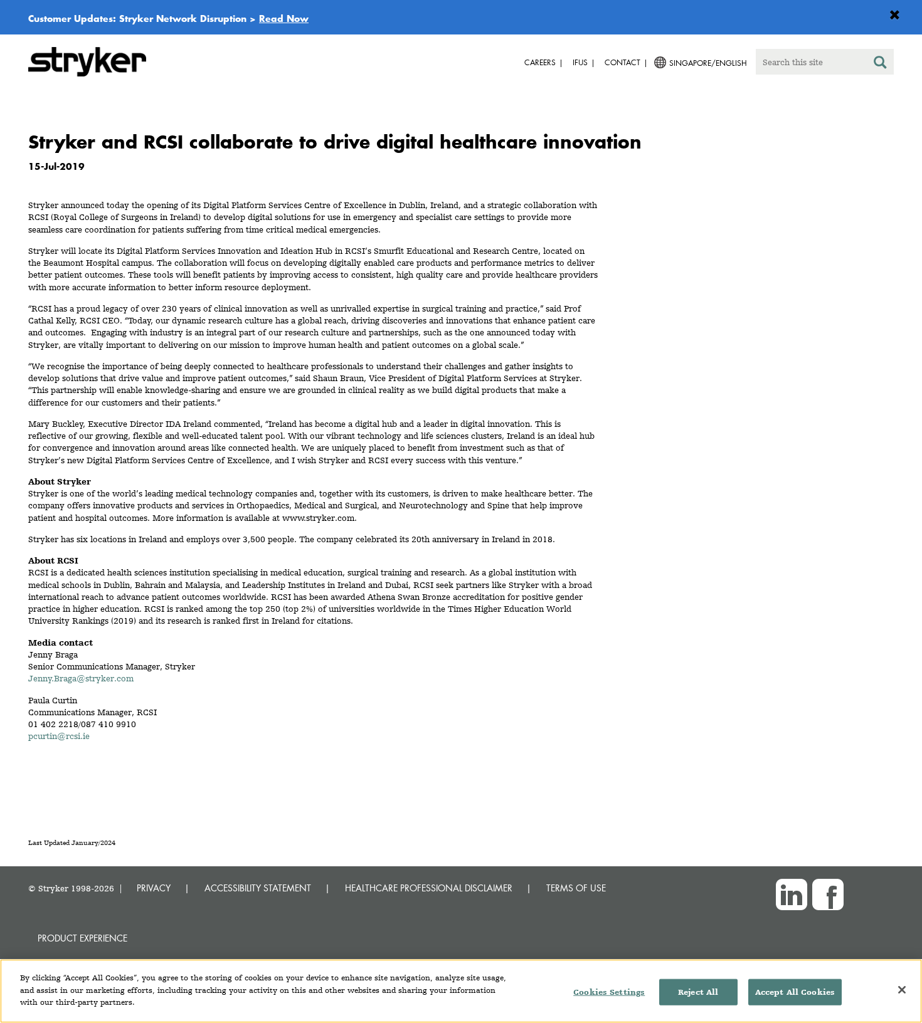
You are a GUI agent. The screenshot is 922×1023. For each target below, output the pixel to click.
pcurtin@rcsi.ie (59, 736)
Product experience (82, 938)
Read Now (284, 18)
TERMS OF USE (576, 888)
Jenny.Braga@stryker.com (81, 678)
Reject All (698, 992)
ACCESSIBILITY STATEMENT (257, 888)
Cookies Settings (609, 992)
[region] (461, 991)
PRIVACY (154, 888)
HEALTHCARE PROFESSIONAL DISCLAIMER (428, 888)
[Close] (902, 990)
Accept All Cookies (795, 992)
